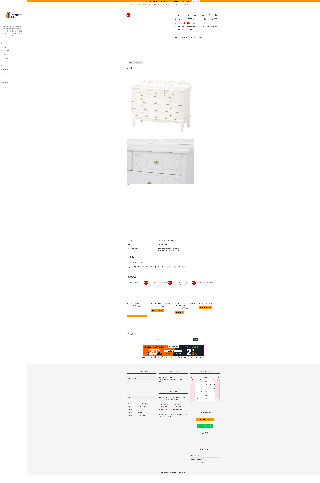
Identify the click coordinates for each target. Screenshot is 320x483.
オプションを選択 (137, 316)
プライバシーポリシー (196, 456)
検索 (195, 339)
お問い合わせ (4, 69)
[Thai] (17, 92)
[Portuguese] (12, 92)
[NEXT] (218, 377)
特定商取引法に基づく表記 (197, 459)
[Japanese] (21, 89)
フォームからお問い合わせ (205, 419)
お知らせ (3, 62)
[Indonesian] (17, 89)
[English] (8, 89)
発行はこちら (196, 1)
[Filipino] (12, 89)
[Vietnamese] (21, 92)
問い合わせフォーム (167, 414)
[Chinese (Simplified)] (4, 89)
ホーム (3, 43)
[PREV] (192, 377)
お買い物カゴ (4, 54)
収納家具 (199, 37)
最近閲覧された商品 (6, 51)
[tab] (131, 62)
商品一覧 (3, 47)
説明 (130, 62)
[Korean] (4, 92)
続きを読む (179, 313)
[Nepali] (8, 92)
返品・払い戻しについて (197, 462)
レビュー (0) (138, 62)
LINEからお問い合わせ (205, 426)
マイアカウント (5, 58)
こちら (168, 416)
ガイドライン (4, 73)
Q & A (2, 65)
